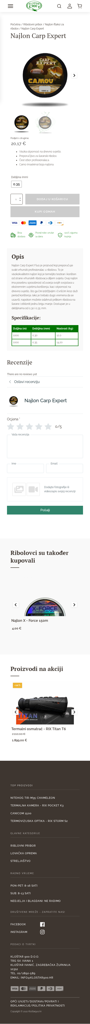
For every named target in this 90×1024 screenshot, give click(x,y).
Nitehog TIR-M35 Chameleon (32, 797)
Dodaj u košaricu (52, 199)
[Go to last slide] (15, 604)
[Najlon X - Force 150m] (45, 594)
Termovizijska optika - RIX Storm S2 (39, 821)
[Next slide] (74, 75)
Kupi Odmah (45, 211)
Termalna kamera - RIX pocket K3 (37, 805)
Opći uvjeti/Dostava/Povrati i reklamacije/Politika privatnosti (37, 1003)
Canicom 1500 (20, 813)
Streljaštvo (20, 861)
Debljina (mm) (19, 177)
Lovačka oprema (23, 853)
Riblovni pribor (23, 845)
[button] (10, 6)
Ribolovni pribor (32, 24)
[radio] (16, 184)
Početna (15, 24)
